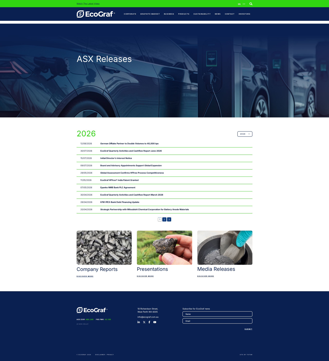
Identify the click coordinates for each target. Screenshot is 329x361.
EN (239, 4)
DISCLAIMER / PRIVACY (104, 354)
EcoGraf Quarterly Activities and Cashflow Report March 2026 (131, 194)
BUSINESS (169, 14)
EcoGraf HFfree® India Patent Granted (119, 180)
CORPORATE (130, 14)
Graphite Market (150, 14)
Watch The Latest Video (88, 3)
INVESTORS (244, 14)
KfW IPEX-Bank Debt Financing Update (119, 202)
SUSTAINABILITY (202, 14)
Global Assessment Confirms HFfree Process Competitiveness (132, 173)
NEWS (218, 14)
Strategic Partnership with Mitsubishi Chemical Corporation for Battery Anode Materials (144, 209)
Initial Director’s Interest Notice (116, 158)
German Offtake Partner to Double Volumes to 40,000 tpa (129, 143)
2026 (243, 134)
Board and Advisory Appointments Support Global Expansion (131, 165)
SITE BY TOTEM (246, 354)
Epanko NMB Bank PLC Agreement (117, 187)
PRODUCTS (183, 14)
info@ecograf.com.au (148, 317)
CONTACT (230, 14)
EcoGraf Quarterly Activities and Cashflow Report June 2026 (131, 151)
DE (244, 4)
